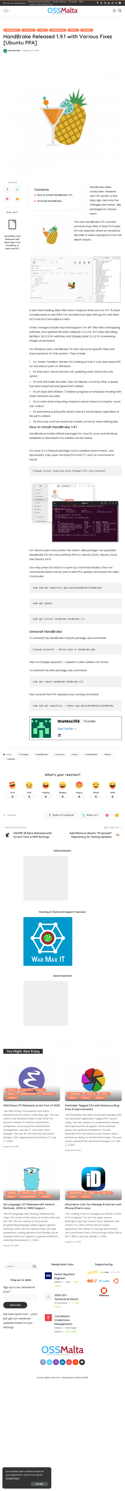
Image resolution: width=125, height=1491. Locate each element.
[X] (101, 3)
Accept (39, 1484)
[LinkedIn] (109, 3)
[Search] (120, 11)
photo (86, 1097)
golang (11, 1193)
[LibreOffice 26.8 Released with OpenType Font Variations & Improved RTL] (12, 224)
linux (75, 754)
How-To (29, 30)
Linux (42, 30)
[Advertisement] (45, 878)
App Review (76, 1193)
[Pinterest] (7, 199)
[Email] (17, 199)
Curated (24, 754)
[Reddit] (116, 3)
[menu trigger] (7, 11)
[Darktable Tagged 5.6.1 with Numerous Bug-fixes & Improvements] (93, 1080)
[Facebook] (97, 3)
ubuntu (86, 30)
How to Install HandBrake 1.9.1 (54, 194)
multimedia (57, 30)
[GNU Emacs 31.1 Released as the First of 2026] (31, 1080)
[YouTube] (112, 3)
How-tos (60, 754)
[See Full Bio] (75, 728)
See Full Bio (65, 729)
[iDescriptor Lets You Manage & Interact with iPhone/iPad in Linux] (93, 1179)
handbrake (12, 30)
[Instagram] (105, 3)
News (73, 30)
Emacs (11, 1090)
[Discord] (120, 3)
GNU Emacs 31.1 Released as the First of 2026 (31, 1105)
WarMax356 (14, 50)
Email (7, 1291)
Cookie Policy (13, 1478)
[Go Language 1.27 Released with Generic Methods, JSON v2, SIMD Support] (31, 1179)
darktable (75, 1094)
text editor (47, 1094)
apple (92, 1193)
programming (28, 1094)
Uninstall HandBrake (49, 200)
